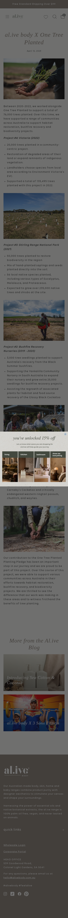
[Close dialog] (65, 434)
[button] (10, 466)
